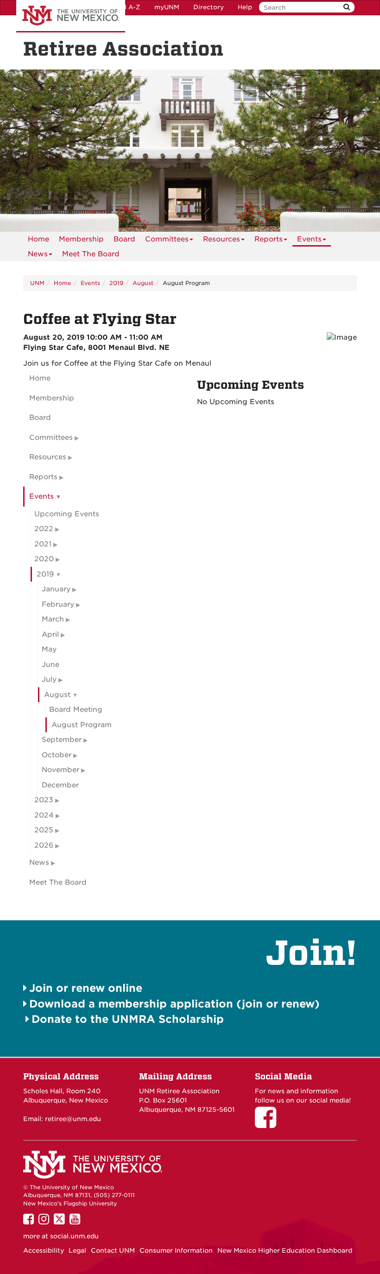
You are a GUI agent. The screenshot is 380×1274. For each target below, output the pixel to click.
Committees (167, 239)
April (50, 634)
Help (245, 7)
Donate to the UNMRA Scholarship (128, 1019)
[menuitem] (38, 239)
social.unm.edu (74, 1236)
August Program (81, 725)
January (56, 589)
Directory (208, 7)
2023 (43, 800)
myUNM (166, 7)
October (56, 755)
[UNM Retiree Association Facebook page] (269, 1124)
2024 (44, 815)
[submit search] (346, 7)
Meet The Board (91, 254)
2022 (43, 529)
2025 (43, 830)
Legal (77, 1250)
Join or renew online (85, 988)
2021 (42, 544)
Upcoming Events (66, 514)
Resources (221, 239)
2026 (43, 845)
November (60, 770)
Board (124, 239)
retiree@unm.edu (73, 1118)
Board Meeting (75, 709)
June (50, 664)
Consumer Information (176, 1250)
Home (38, 239)
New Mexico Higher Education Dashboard (284, 1250)
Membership (81, 239)
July (49, 679)
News (38, 254)
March (53, 619)
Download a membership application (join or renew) (174, 1003)
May (49, 649)
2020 (44, 559)
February (58, 604)
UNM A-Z (125, 7)
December (60, 785)
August (143, 282)
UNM (37, 282)
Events (309, 239)
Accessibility (43, 1250)
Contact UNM (113, 1250)
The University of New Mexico (70, 16)
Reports (268, 239)
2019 (116, 282)
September (62, 739)
